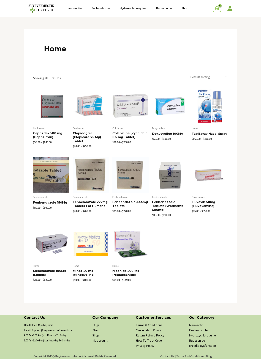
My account (100, 340)
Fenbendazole (100, 8)
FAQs (95, 325)
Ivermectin (74, 8)
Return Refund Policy (150, 335)
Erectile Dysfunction (202, 346)
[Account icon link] (230, 8)
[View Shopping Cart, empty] (217, 8)
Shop (185, 8)
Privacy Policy (145, 346)
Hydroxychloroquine (133, 8)
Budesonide (164, 8)
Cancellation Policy (148, 330)
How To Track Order (149, 340)
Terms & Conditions (149, 325)
